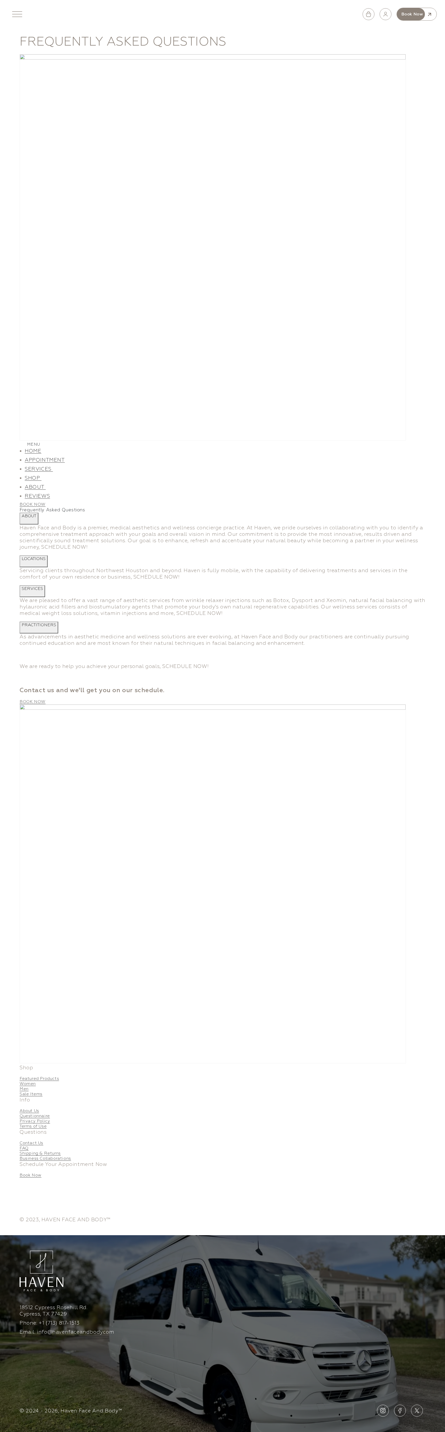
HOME (33, 451)
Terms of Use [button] (33, 1126)
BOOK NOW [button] (33, 504)
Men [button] (24, 1088)
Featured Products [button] (39, 1078)
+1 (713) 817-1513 (59, 1323)
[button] (17, 14)
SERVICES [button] (39, 469)
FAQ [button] (24, 1148)
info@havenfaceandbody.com (75, 1332)
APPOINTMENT (45, 460)
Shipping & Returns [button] (40, 1153)
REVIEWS (37, 496)
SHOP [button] (33, 478)
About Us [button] (29, 1110)
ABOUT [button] (35, 487)
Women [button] (28, 1083)
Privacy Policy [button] (35, 1121)
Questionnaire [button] (35, 1116)
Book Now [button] (30, 1175)
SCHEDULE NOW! (64, 547)
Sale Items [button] (31, 1094)
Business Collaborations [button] (45, 1158)
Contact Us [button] (31, 1143)
